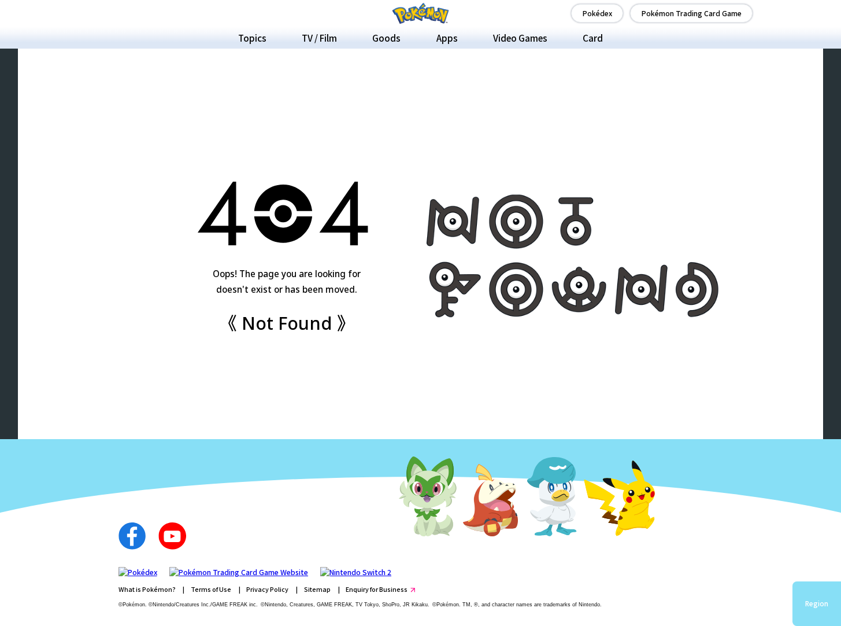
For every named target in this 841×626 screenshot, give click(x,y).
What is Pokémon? (147, 589)
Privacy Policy (267, 589)
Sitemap (317, 589)
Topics (252, 37)
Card (593, 37)
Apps (447, 37)
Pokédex (597, 13)
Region (816, 603)
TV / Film (319, 37)
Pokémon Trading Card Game (692, 13)
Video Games (520, 37)
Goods (386, 37)
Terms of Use (211, 589)
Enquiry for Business (376, 589)
